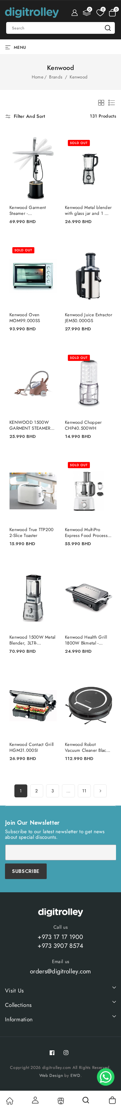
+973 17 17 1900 (60, 937)
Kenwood (79, 77)
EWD (75, 1075)
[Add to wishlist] (48, 136)
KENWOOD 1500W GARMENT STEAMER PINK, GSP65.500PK (30, 425)
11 (84, 791)
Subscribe (26, 871)
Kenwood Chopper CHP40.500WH (83, 425)
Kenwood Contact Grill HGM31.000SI (31, 747)
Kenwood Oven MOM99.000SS (24, 318)
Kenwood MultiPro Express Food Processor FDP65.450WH (88, 532)
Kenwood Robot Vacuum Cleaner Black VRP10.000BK (86, 747)
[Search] (86, 1102)
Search (107, 28)
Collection (60, 1101)
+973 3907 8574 (60, 945)
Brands (56, 77)
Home (37, 77)
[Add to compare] (48, 148)
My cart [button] (112, 1100)
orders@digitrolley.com (60, 971)
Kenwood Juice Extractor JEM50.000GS (88, 318)
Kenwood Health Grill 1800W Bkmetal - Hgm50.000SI (86, 640)
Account (35, 1100)
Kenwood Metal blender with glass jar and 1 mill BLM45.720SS (88, 210)
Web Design (51, 1075)
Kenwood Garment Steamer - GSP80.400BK (27, 210)
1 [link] (21, 791)
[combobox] (60, 28)
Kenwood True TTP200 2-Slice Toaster (31, 532)
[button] (112, 13)
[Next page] (100, 790)
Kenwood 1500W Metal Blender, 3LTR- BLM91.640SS (32, 640)
